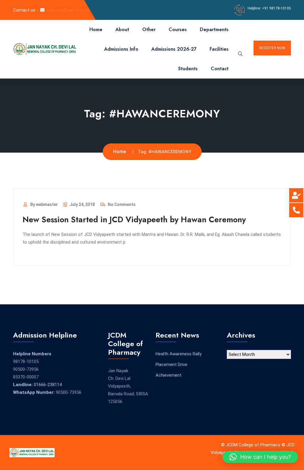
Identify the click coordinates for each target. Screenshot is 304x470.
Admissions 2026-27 (174, 49)
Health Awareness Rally (179, 354)
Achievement (168, 375)
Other (149, 29)
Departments (214, 29)
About (122, 29)
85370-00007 (26, 377)
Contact (220, 68)
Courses (178, 29)
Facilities (219, 49)
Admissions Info (121, 49)
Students (188, 68)
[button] (260, 457)
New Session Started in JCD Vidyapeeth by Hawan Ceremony (134, 219)
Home (95, 29)
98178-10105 (26, 361)
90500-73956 (26, 369)
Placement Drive (171, 364)
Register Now (272, 48)
